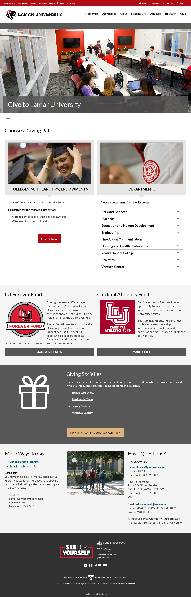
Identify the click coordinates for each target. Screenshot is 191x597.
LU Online (22, 3)
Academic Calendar (47, 3)
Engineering (110, 232)
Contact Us (168, 3)
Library (33, 3)
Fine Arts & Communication (121, 239)
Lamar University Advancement (147, 467)
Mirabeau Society (82, 412)
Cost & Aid (155, 3)
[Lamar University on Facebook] (90, 565)
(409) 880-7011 (103, 558)
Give (183, 13)
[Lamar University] (34, 15)
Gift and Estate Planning (24, 461)
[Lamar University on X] (86, 565)
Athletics (155, 13)
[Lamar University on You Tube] (105, 565)
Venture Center (112, 267)
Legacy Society (81, 406)
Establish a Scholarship (22, 466)
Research (170, 13)
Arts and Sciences (114, 212)
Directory (71, 3)
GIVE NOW (49, 239)
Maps (61, 3)
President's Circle (82, 399)
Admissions (109, 13)
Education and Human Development (127, 225)
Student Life (138, 13)
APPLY (144, 3)
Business (107, 219)
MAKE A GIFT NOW (49, 352)
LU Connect (9, 3)
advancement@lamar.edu (151, 504)
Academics (91, 13)
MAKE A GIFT (142, 352)
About (123, 13)
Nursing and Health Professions (124, 246)
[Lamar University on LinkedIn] (100, 565)
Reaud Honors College (117, 253)
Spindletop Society (83, 392)
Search (182, 3)
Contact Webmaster (127, 584)
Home (7, 118)
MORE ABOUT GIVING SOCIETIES (95, 432)
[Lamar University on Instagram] (95, 565)
